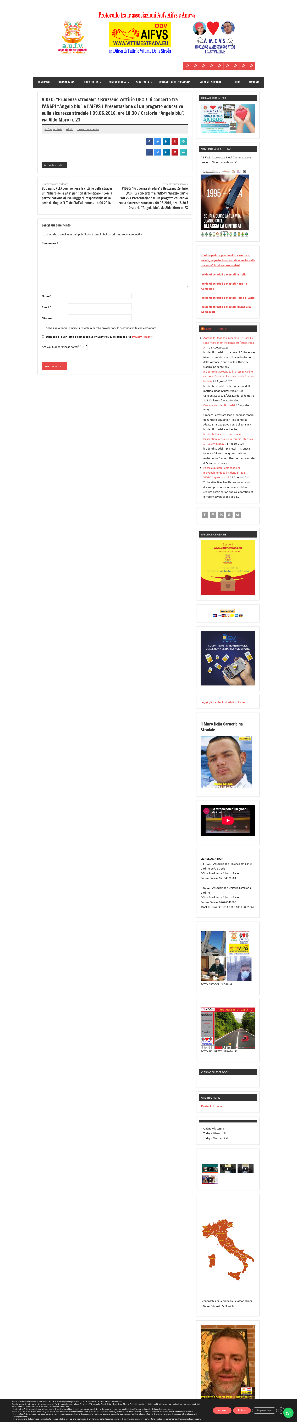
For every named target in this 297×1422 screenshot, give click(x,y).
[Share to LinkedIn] (166, 144)
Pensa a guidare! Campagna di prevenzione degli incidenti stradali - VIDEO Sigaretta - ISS (225, 472)
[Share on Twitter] (157, 144)
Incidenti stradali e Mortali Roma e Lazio (228, 297)
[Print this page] (183, 144)
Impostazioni (264, 1410)
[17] (207, 787)
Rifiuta (242, 1410)
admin (69, 129)
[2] (207, 234)
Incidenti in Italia (215, 328)
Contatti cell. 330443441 (174, 82)
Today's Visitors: (213, 1138)
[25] (233, 787)
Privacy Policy (141, 336)
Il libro (235, 82)
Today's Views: (212, 1133)
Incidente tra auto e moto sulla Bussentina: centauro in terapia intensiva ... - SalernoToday (228, 438)
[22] (223, 787)
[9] (229, 784)
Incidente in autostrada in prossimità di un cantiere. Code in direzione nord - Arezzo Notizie (228, 376)
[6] (220, 234)
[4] (213, 234)
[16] (203, 787)
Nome (47, 296)
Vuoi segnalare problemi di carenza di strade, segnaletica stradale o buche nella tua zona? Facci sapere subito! (228, 260)
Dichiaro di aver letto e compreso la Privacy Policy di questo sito (99, 336)
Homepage (43, 82)
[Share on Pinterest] (175, 144)
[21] (220, 787)
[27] (239, 787)
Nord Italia (91, 82)
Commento (50, 243)
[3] (210, 234)
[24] (229, 787)
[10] (233, 784)
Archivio (254, 82)
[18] (210, 787)
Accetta (222, 1410)
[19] (213, 787)
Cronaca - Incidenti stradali (219, 405)
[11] (236, 784)
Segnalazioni (66, 82)
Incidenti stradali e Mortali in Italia (223, 274)
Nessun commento (88, 129)
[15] (249, 784)
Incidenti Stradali (210, 82)
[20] (216, 787)
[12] (239, 784)
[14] (246, 784)
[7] (223, 784)
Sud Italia (142, 82)
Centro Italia (117, 82)
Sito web (47, 318)
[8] (226, 784)
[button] (288, 1413)
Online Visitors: (213, 1128)
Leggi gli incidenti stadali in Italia (223, 702)
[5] (216, 234)
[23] (226, 787)
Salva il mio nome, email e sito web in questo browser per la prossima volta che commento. (101, 327)
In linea (211, 1106)
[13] (242, 784)
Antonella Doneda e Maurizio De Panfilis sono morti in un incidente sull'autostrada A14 (228, 342)
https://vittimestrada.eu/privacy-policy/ (176, 1411)
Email (46, 307)
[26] (236, 787)
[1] (203, 234)
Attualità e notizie (54, 165)
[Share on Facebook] (149, 144)
